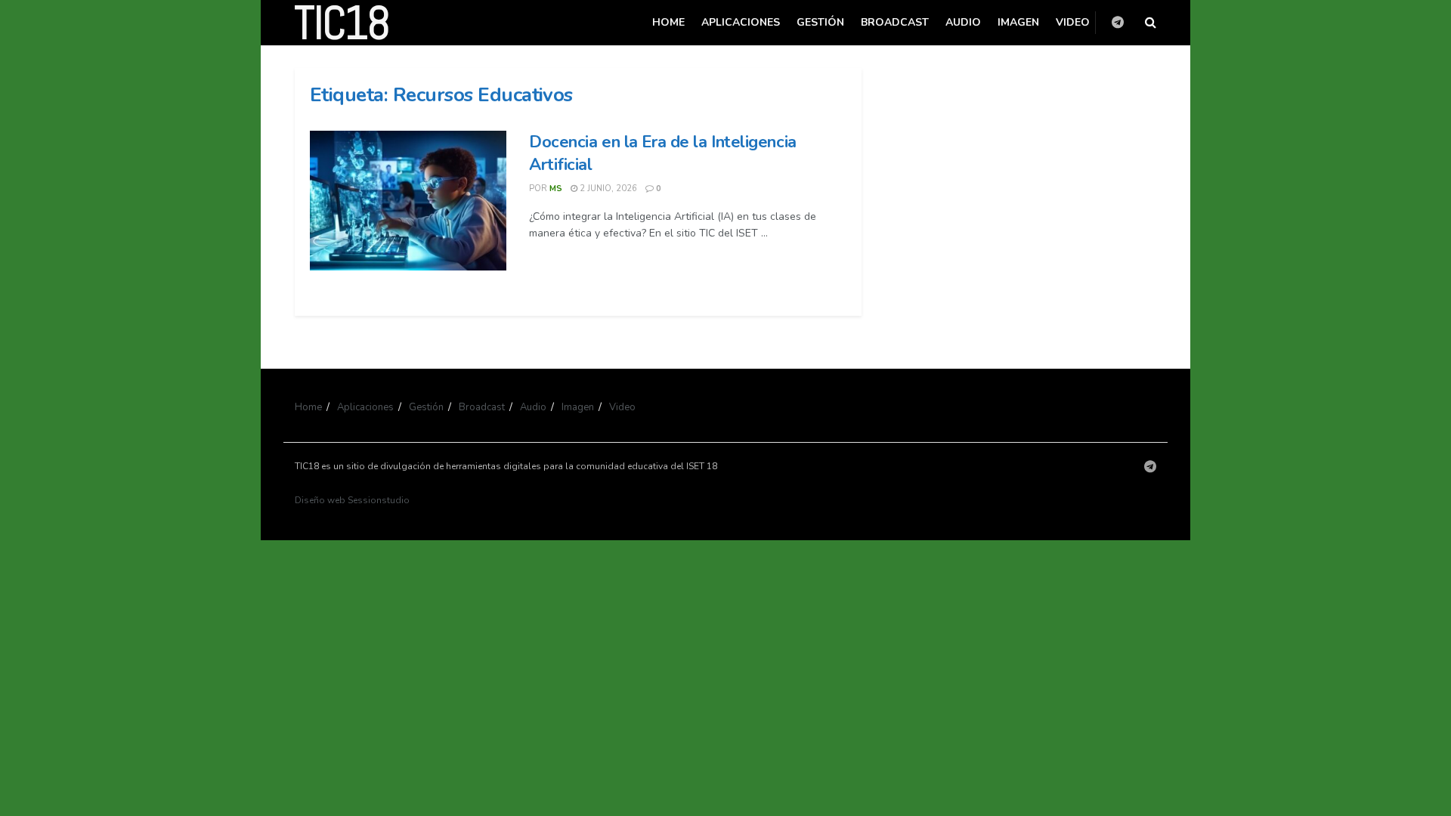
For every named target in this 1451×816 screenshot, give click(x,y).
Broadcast (895, 22)
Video (1073, 22)
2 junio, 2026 (607, 188)
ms (555, 188)
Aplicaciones (740, 22)
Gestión (820, 22)
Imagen (1018, 22)
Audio (963, 22)
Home (668, 22)
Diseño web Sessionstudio (352, 500)
